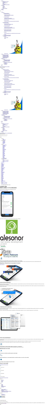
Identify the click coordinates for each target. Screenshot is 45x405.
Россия (2, 174)
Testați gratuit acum (2, 190)
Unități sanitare (6, 63)
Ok (0, 404)
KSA (3, 159)
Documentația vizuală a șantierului (6, 35)
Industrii (2, 58)
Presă (2, 380)
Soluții (3, 12)
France (3, 147)
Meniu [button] (8, 66)
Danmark (4, 145)
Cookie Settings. (4, 403)
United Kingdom (5, 158)
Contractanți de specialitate (6, 56)
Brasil (3, 139)
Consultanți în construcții (5, 57)
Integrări (5, 34)
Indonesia (4, 142)
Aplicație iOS (2, 394)
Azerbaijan (4, 141)
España (2, 169)
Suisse (3, 156)
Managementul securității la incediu (8, 62)
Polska (3, 152)
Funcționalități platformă (5, 22)
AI (1, 65)
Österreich (4, 151)
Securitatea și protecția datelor (6, 4)
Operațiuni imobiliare (9, 18)
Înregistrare (5, 66)
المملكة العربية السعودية (4, 182)
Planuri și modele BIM (8, 24)
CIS (3, 143)
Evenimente (4, 126)
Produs (2, 68)
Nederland (2, 172)
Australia (2, 164)
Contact (2, 131)
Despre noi (2, 5)
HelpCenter (4, 124)
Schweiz (4, 153)
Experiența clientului (5, 2)
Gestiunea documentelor (9, 27)
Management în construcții (8, 15)
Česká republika (3, 167)
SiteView (6, 45)
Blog (3, 3)
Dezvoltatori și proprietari (5, 55)
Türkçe (3, 157)
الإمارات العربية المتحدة (5, 161)
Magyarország (4, 149)
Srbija (3, 154)
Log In (7, 66)
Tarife (2, 121)
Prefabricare (5, 64)
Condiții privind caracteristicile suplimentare (6, 391)
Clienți (2, 110)
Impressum (2, 390)
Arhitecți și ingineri (5, 114)
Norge (3, 150)
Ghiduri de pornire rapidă (5, 1)
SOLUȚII (4, 115)
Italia (3, 148)
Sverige (2, 179)
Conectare (2, 9)
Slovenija (4, 155)
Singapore (2, 166)
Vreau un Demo (2, 66)
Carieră (3, 6)
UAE (3, 160)
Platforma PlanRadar (6, 13)
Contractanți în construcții (6, 54)
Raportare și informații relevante (7, 30)
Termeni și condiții (3, 389)
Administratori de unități (5, 112)
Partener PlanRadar (5, 8)
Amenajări (5, 119)
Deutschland (4, 146)
